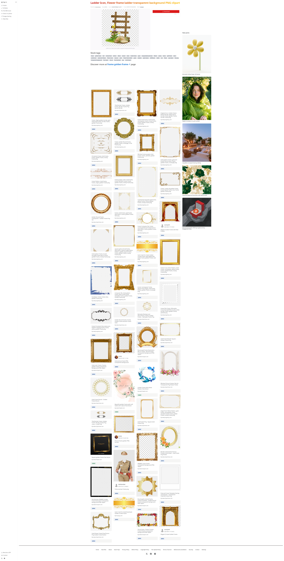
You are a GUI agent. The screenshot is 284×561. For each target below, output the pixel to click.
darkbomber (121, 484)
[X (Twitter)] (2, 558)
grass (139, 56)
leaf (103, 56)
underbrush (93, 58)
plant (121, 58)
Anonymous (98, 7)
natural (123, 56)
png (123, 60)
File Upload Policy (156, 549)
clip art (111, 60)
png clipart (170, 58)
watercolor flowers (102, 58)
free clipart (105, 60)
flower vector (110, 58)
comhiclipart (128, 60)
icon (162, 58)
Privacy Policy (125, 549)
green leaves (146, 58)
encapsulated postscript (147, 56)
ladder (158, 58)
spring (159, 56)
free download (117, 60)
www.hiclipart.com (116, 7)
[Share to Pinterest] (137, 45)
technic (114, 56)
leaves (164, 56)
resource (116, 58)
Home (97, 549)
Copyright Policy (145, 549)
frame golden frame (117, 64)
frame (92, 56)
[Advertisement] (135, 78)
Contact (142, 7)
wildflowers (152, 58)
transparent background (96, 60)
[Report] (178, 14)
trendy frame (109, 56)
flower (165, 58)
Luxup (120, 356)
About (110, 549)
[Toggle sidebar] (16, 2)
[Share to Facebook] (134, 45)
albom (119, 56)
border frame (134, 56)
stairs (174, 56)
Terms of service (167, 549)
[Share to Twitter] (132, 45)
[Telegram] (4, 558)
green (135, 58)
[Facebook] (151, 554)
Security (191, 549)
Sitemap (204, 549)
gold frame (169, 56)
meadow (139, 58)
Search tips (117, 549)
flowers (155, 56)
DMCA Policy (135, 549)
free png (176, 58)
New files (103, 549)
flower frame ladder (128, 58)
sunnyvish (167, 225)
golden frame (98, 56)
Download (167, 11)
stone (128, 56)
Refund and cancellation (180, 549)
